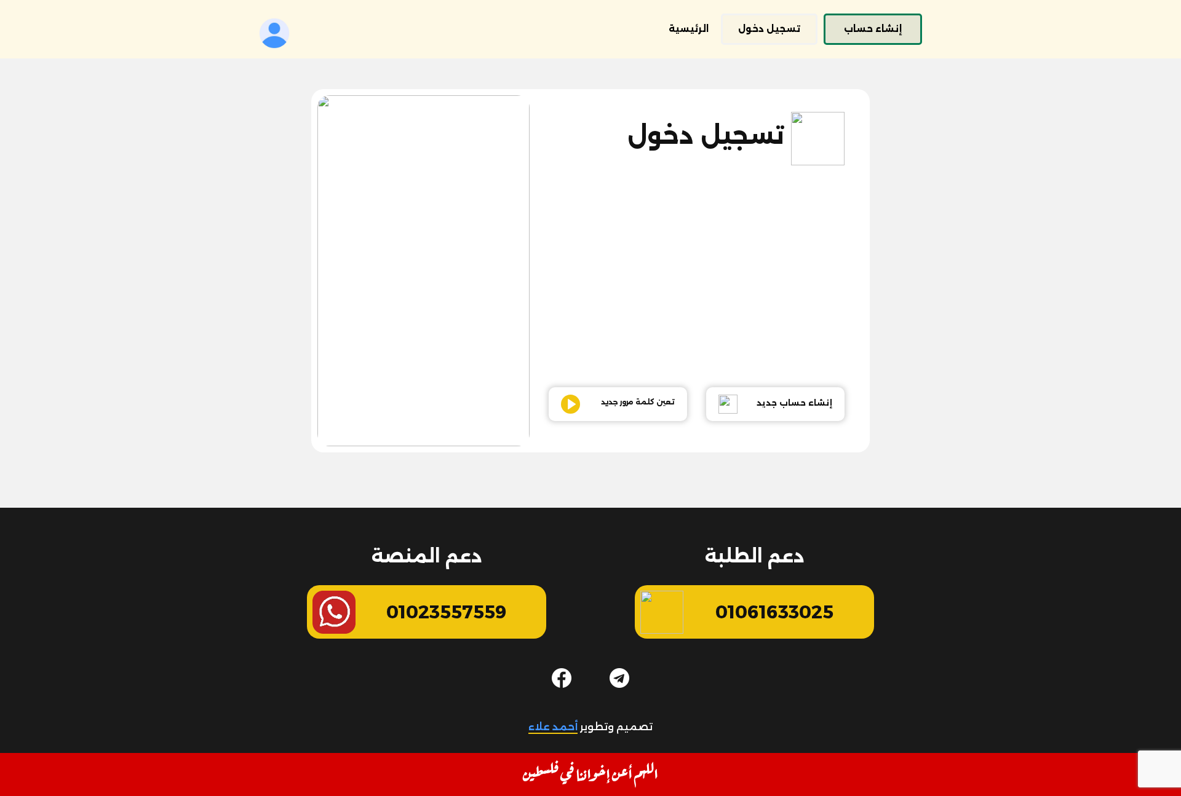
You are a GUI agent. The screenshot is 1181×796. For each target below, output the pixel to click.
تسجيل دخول (769, 28)
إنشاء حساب (873, 28)
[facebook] (561, 678)
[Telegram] (619, 678)
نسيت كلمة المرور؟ (705, 359)
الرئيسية (689, 28)
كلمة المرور (595, 233)
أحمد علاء (553, 726)
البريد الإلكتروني (603, 179)
